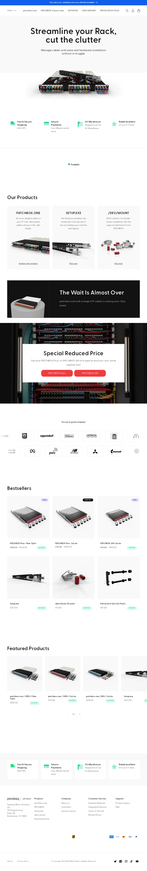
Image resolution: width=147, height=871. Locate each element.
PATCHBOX (39, 807)
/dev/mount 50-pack (65, 604)
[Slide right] (80, 714)
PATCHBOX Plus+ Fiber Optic (23, 543)
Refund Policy (94, 815)
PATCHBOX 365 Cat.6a (110, 543)
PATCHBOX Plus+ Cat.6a (66, 543)
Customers (66, 807)
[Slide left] (67, 714)
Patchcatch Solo (41, 819)
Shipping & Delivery (97, 807)
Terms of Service (96, 811)
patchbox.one (40, 803)
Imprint (10, 861)
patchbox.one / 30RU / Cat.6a (62, 696)
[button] (127, 10)
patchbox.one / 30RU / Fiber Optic (23, 698)
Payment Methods (96, 803)
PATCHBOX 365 (90, 373)
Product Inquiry (123, 803)
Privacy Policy (23, 861)
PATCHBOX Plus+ (57, 373)
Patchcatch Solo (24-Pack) (112, 604)
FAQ (117, 807)
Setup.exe (14, 604)
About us (65, 803)
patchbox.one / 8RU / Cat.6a (99, 696)
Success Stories (68, 811)
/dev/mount (39, 815)
